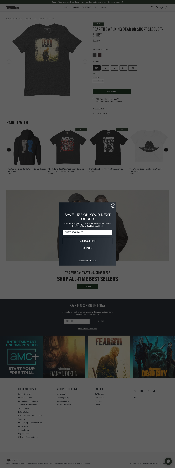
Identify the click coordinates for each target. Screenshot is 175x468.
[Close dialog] (113, 206)
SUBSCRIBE (87, 241)
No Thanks (87, 248)
